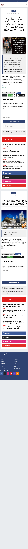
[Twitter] (5, 373)
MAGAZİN (3, 368)
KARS (13, 11)
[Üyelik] (27, 1)
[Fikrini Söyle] (14, 373)
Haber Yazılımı (25, 379)
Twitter (7, 177)
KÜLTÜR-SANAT (17, 368)
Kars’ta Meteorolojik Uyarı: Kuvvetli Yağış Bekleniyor (13, 156)
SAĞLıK (2, 366)
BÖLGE (2, 358)
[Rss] (17, 373)
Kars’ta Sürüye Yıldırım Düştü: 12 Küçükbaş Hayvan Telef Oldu (12, 167)
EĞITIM (15, 365)
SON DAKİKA (4, 1)
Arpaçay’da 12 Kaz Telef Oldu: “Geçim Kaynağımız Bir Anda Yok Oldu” (14, 145)
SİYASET (2, 361)
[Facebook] (1, 373)
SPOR (15, 361)
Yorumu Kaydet (14, 121)
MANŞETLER (12, 1)
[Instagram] (8, 373)
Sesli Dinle (21, 95)
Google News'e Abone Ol (8, 93)
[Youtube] (11, 373)
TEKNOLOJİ (16, 366)
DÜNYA (2, 365)
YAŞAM (13, 193)
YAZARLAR (20, 1)
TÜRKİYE (16, 358)
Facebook (7, 173)
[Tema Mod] (26, 5)
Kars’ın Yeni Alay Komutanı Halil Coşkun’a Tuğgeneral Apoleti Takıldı (13, 161)
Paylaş (19, 93)
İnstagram (8, 181)
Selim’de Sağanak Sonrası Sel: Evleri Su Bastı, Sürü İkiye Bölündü (13, 150)
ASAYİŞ (16, 359)
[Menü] (24, 5)
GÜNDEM (2, 359)
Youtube (8, 185)
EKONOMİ (3, 363)
